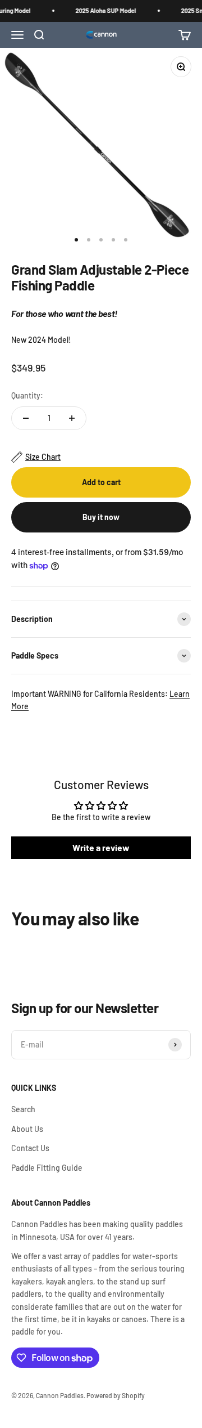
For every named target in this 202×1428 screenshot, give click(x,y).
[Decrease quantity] (26, 418)
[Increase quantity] (72, 418)
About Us (27, 1129)
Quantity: (27, 395)
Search (23, 1109)
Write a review (101, 847)
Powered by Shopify (115, 1395)
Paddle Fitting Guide (46, 1167)
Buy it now (101, 517)
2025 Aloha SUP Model (104, 10)
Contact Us (30, 1148)
